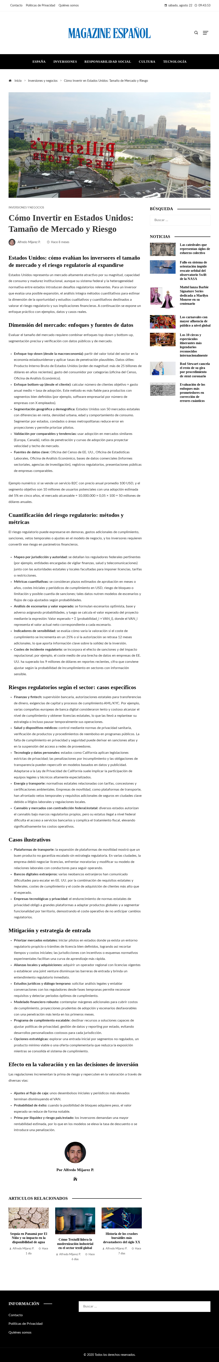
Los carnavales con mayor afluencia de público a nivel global (195, 321)
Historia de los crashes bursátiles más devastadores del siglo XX (75, 1238)
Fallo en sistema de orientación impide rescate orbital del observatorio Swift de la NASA (193, 270)
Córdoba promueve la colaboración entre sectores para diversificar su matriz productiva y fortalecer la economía (121, 1248)
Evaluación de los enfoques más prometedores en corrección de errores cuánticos (192, 393)
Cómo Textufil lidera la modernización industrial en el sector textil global (29, 1243)
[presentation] (13, 1240)
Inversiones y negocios (26, 207)
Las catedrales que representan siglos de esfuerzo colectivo (195, 249)
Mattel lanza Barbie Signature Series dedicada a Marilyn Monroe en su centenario (194, 295)
